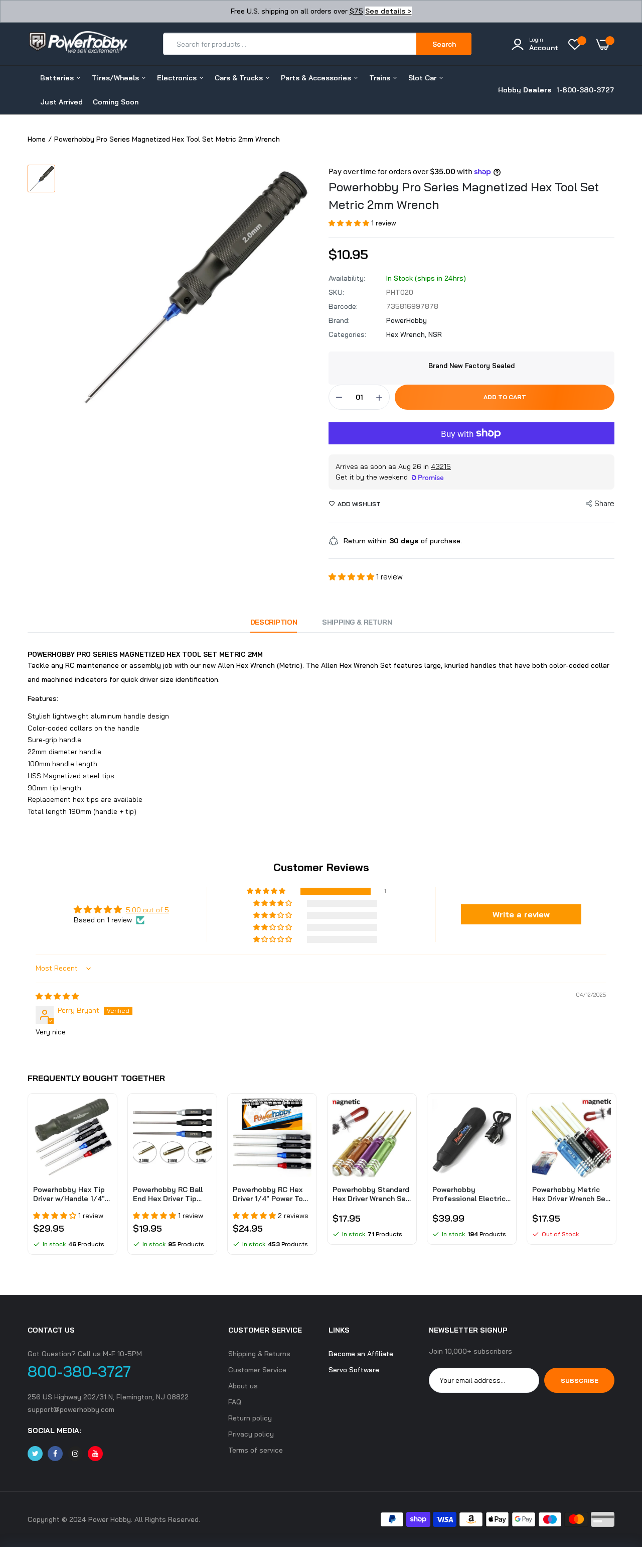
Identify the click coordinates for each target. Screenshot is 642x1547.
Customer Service (257, 1369)
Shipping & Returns (259, 1353)
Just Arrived (61, 101)
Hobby (524, 89)
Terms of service (255, 1450)
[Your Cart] (605, 44)
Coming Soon (115, 101)
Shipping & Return (357, 622)
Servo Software (354, 1369)
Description (273, 622)
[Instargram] (75, 1453)
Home (37, 139)
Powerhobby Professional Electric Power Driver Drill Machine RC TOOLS (469, 1194)
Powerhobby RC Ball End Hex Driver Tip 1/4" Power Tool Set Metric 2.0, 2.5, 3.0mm (170, 1194)
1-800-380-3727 (585, 89)
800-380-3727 (79, 1371)
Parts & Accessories (317, 77)
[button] (350, 223)
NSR (435, 334)
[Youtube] (95, 1453)
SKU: (336, 292)
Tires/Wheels (116, 77)
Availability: (347, 278)
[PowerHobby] (78, 43)
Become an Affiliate (361, 1353)
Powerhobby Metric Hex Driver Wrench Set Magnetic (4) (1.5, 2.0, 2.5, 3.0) (570, 1194)
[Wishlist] (577, 44)
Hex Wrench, (407, 334)
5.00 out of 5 (147, 909)
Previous (27, 1179)
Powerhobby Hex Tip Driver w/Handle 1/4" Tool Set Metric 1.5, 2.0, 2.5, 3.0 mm (69, 1194)
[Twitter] (35, 1453)
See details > (388, 11)
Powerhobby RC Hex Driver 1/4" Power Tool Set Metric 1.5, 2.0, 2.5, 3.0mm (271, 1194)
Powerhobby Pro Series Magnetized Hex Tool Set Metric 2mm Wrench (464, 195)
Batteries (58, 77)
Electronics (178, 77)
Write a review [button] (521, 914)
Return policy (250, 1417)
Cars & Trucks (240, 77)
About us (243, 1385)
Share (604, 503)
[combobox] (290, 44)
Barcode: (343, 306)
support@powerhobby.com (71, 1409)
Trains (380, 77)
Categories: (347, 334)
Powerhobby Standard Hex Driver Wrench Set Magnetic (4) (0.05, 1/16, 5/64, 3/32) (371, 1194)
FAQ (234, 1401)
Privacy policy (251, 1434)
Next (614, 1179)
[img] (57, 996)
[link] (103, 1115)
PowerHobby (406, 320)
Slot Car (423, 77)
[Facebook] (55, 1453)
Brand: (339, 320)
